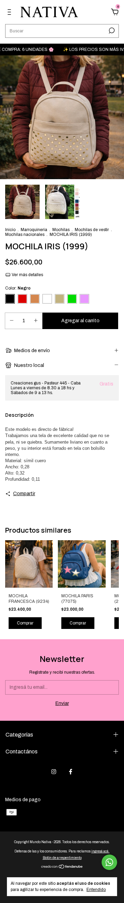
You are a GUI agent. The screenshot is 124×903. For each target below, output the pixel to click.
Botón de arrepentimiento (62, 858)
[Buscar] (111, 30)
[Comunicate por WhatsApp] (109, 862)
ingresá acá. (100, 851)
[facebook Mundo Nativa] (70, 771)
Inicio (10, 229)
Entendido (96, 889)
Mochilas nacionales (24, 234)
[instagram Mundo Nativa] (53, 771)
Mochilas (61, 229)
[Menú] (10, 13)
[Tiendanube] (62, 867)
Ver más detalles (27, 274)
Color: (18, 288)
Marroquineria (34, 229)
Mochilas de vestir (92, 229)
